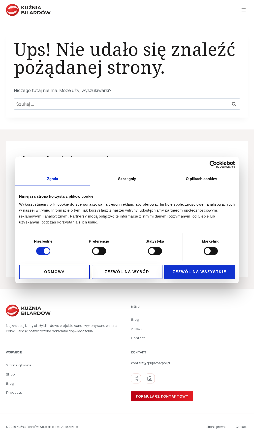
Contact (138, 338)
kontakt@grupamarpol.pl (150, 363)
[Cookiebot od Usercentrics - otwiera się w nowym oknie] (213, 164)
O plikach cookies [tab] (201, 179)
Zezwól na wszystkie (199, 272)
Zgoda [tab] (52, 179)
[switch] (99, 251)
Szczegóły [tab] (127, 179)
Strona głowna (18, 365)
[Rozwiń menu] (243, 10)
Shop (10, 374)
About (136, 329)
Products (14, 392)
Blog (135, 319)
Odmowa (54, 272)
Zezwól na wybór (127, 272)
